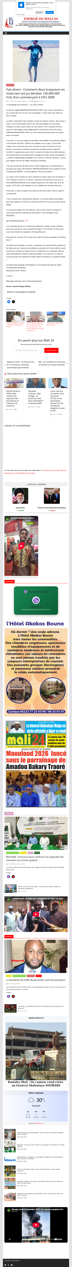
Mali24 (18, 983)
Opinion (30, 852)
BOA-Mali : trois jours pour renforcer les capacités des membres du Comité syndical (35, 858)
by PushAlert (22, 14)
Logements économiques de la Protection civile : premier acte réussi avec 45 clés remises (40, 1194)
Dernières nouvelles (12, 852)
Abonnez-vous (51, 350)
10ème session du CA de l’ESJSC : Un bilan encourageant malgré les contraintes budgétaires (39, 887)
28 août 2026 (23, 1137)
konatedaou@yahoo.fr (22, 101)
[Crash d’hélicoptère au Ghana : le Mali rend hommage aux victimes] (15, 317)
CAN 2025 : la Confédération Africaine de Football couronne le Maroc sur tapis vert (41, 1007)
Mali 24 (17, 1260)
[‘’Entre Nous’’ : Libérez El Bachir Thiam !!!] (56, 317)
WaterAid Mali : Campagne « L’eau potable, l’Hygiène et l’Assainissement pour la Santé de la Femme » (40, 1157)
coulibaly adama (21, 864)
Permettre (50, 12)
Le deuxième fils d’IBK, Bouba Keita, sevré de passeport (35, 979)
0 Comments (42, 101)
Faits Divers (10, 85)
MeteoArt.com (39, 1123)
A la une (9, 975)
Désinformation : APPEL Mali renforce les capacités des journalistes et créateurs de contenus (13, 398)
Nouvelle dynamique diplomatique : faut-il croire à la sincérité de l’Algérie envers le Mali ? (40, 1133)
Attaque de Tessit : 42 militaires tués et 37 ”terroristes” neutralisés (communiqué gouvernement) (20, 365)
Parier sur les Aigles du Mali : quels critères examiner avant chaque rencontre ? (38, 1170)
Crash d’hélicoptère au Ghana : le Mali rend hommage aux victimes (15, 324)
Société (37, 852)
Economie (23, 852)
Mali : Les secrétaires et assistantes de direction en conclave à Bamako (52, 363)
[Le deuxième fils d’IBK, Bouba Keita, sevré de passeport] (36, 956)
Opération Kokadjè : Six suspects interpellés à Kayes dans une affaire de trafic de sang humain (40, 1182)
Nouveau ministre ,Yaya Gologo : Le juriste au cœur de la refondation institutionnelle (35, 397)
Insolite (38, 975)
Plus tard (39, 12)
